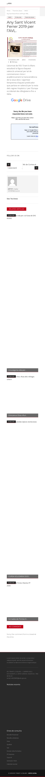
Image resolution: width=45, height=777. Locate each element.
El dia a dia (18, 17)
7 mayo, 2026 (20, 716)
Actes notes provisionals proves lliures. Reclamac (25, 702)
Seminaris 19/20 (12, 761)
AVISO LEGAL (32, 773)
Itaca (8, 741)
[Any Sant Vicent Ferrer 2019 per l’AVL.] (12, 181)
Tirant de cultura (17, 11)
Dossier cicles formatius (14, 751)
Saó (8, 748)
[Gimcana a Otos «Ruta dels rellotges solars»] (22, 396)
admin (24, 60)
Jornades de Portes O (17, 619)
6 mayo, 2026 (20, 724)
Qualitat (9, 744)
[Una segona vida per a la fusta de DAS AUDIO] (22, 293)
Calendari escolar (12, 764)
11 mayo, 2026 (20, 706)
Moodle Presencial (12, 735)
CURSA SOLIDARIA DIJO (18, 576)
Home (8, 11)
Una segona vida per (16, 370)
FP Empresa (10, 754)
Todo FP (9, 757)
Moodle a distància (13, 738)
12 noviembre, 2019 (13, 60)
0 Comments (32, 60)
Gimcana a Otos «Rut (17, 415)
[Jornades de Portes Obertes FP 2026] (22, 601)
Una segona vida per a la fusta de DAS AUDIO (25, 721)
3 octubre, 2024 (21, 697)
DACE (26, 11)
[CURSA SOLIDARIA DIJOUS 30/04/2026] (22, 499)
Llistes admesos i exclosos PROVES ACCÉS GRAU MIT (25, 712)
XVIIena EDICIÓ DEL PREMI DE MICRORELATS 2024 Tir (26, 693)
